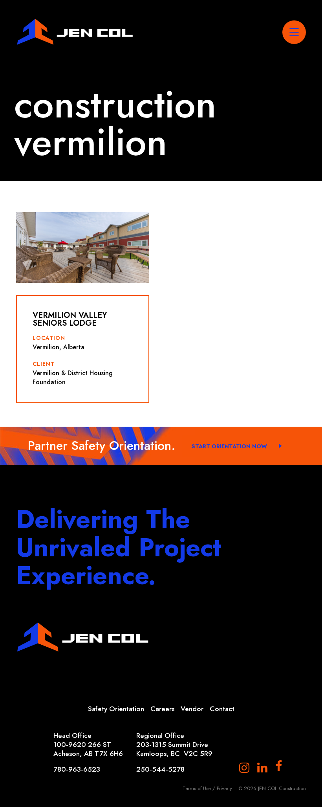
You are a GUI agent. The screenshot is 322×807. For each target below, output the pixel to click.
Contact (222, 709)
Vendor (192, 709)
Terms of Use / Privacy (207, 788)
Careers (162, 709)
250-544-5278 (160, 769)
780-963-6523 (76, 769)
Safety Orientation (116, 709)
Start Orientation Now (229, 446)
